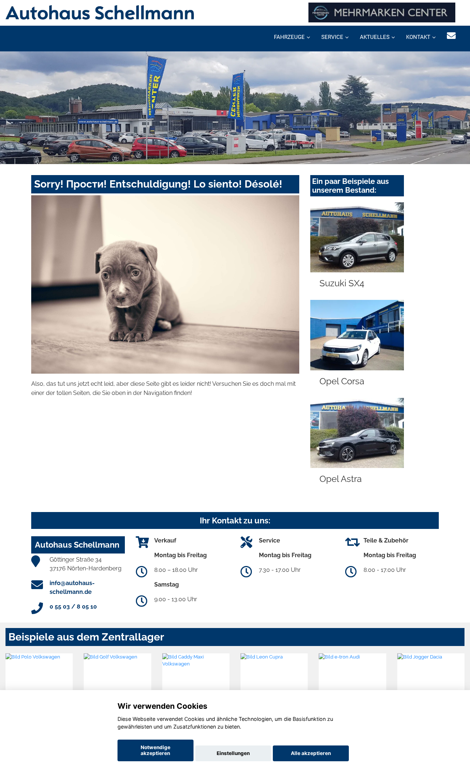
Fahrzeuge (289, 37)
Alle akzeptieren (311, 753)
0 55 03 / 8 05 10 (73, 606)
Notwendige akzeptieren (155, 750)
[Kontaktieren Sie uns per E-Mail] (451, 35)
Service (332, 37)
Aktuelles (375, 37)
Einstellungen (233, 753)
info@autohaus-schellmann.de (72, 587)
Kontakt (418, 37)
